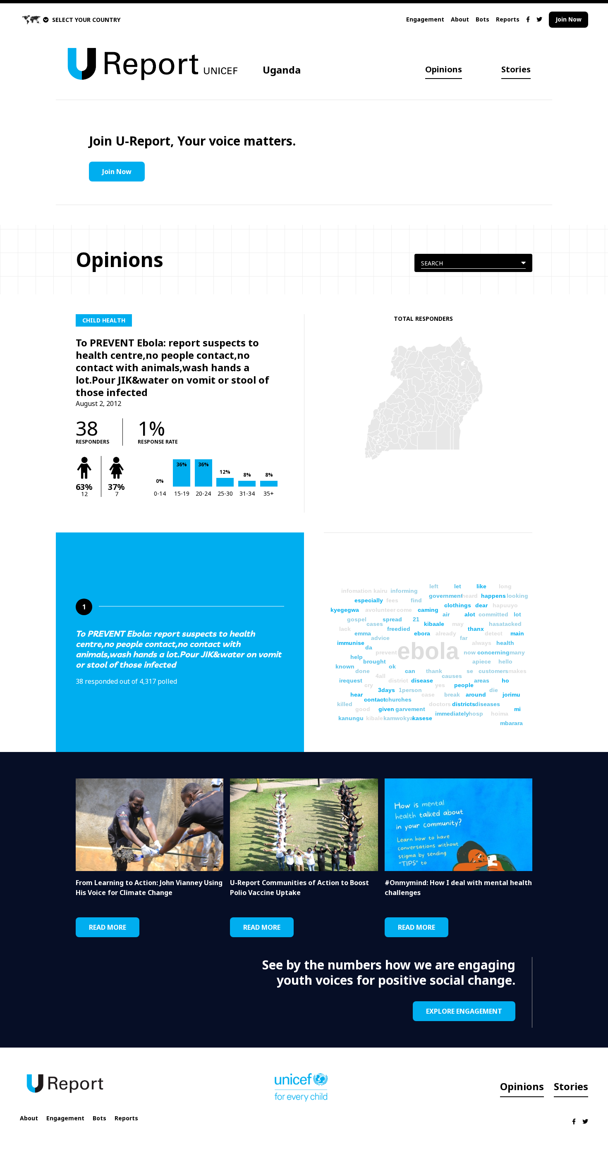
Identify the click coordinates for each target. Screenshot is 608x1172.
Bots (482, 19)
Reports (507, 19)
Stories (516, 69)
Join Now (568, 19)
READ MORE (107, 927)
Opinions (443, 69)
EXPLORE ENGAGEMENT (464, 1011)
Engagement (425, 19)
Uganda (282, 69)
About (460, 19)
